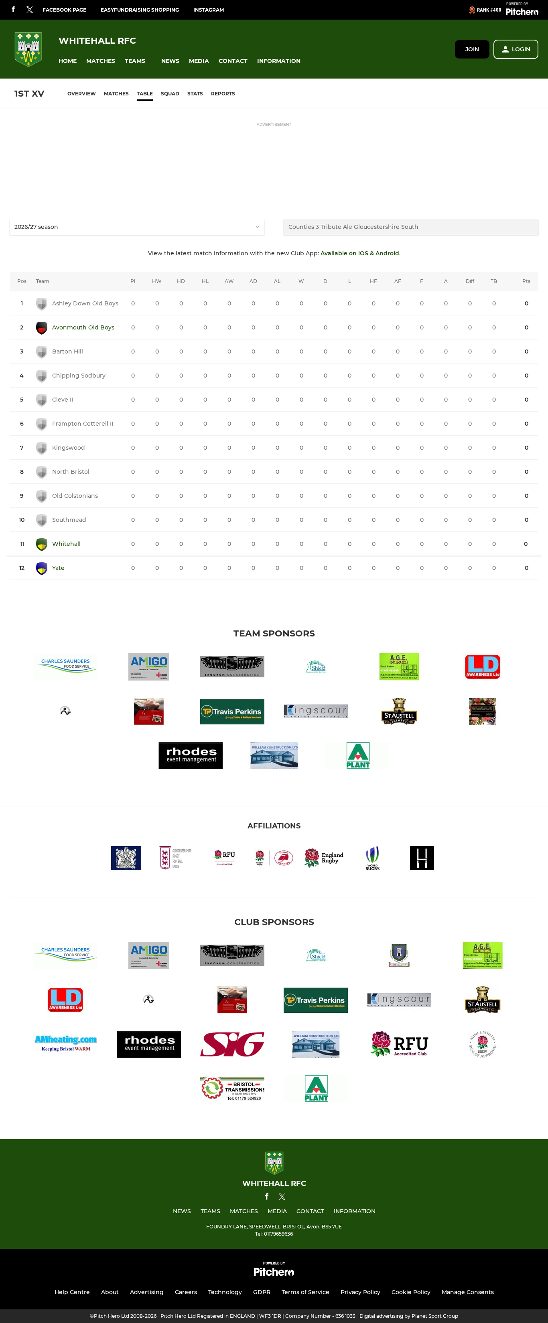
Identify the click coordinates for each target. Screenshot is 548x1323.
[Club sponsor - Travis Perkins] (232, 713)
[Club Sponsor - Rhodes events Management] (190, 757)
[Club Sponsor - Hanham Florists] (483, 713)
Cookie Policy (411, 1292)
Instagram (208, 10)
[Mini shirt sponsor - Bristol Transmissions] (232, 1090)
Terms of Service (305, 1292)
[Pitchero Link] (522, 13)
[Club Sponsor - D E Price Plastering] (65, 713)
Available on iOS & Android (360, 253)
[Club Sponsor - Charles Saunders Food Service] (65, 668)
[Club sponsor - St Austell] (399, 713)
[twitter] (29, 10)
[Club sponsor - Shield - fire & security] (316, 668)
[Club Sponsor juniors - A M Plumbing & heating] (65, 1046)
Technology (225, 1292)
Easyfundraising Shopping (140, 10)
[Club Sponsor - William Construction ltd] (274, 757)
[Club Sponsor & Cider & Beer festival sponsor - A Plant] (357, 757)
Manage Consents (468, 1292)
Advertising (147, 1292)
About (110, 1292)
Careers (186, 1292)
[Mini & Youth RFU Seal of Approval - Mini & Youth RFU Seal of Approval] (483, 1046)
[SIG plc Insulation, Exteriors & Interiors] (232, 1046)
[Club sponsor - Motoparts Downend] (149, 713)
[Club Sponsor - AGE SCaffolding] (399, 668)
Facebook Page (64, 10)
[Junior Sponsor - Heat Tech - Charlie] (399, 957)
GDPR (261, 1292)
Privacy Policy (360, 1292)
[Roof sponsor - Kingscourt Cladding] (316, 713)
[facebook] (13, 10)
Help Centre (72, 1292)
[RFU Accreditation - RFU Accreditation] (399, 1046)
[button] (67, 61)
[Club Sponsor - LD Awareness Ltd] (483, 668)
